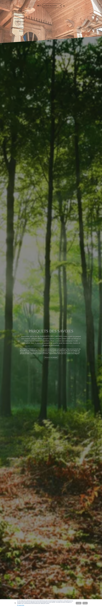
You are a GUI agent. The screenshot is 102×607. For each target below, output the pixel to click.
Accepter (78, 603)
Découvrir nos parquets (51, 357)
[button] (60, 6)
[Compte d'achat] (64, 6)
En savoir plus (20, 605)
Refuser (85, 603)
